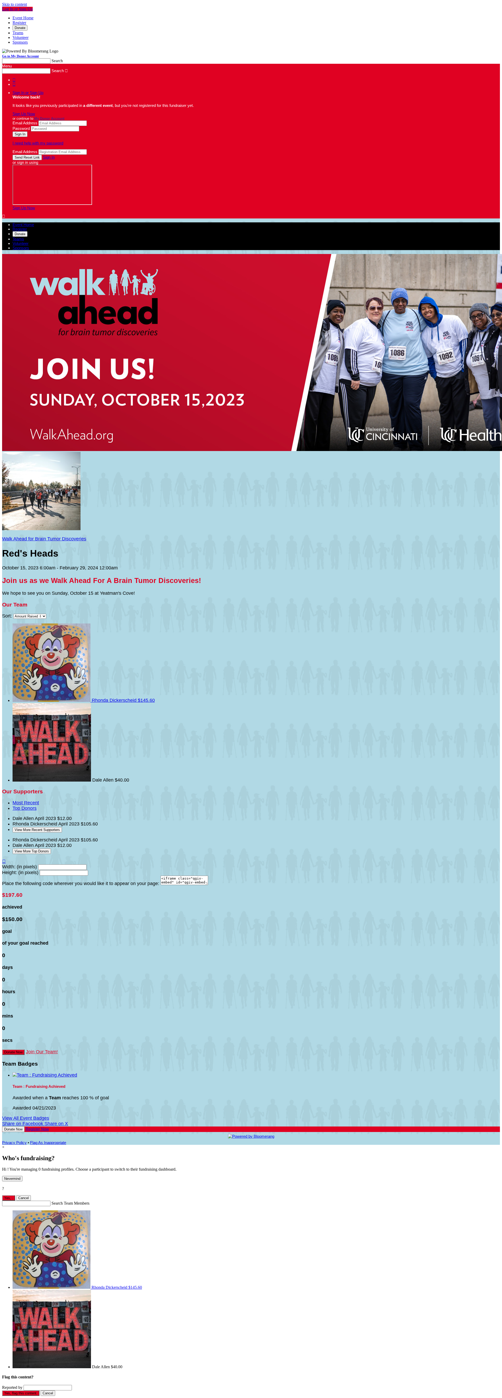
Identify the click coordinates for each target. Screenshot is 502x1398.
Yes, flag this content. (20, 1393)
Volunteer (20, 37)
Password (21, 128)
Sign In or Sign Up (28, 92)
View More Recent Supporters (37, 830)
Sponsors (20, 42)
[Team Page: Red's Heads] (41, 528)
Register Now (37, 1129)
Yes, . (8, 1198)
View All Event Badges (25, 1118)
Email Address (25, 123)
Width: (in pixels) (19, 866)
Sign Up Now (24, 114)
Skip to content (14, 4)
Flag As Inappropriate (48, 1142)
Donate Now (13, 1052)
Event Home (23, 18)
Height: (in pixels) (20, 872)
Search (57, 61)
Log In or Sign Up (17, 9)
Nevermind (12, 1179)
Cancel (23, 1198)
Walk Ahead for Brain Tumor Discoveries (44, 538)
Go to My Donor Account (20, 56)
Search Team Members (70, 1203)
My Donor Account (49, 118)
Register (19, 22)
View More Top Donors (32, 851)
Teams (18, 33)
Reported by (12, 1387)
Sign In (49, 157)
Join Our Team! (42, 1051)
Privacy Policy (14, 1142)
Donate (20, 28)
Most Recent (26, 802)
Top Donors (25, 808)
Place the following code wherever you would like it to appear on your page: (80, 883)
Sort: (7, 616)
